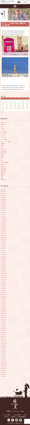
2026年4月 (3, 191)
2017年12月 (3, 340)
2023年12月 (3, 218)
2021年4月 (3, 266)
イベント (3, 135)
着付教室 (3, 168)
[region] (15, 14)
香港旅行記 (3, 179)
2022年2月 (3, 250)
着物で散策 (3, 170)
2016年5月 (3, 376)
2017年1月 (3, 361)
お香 (2, 126)
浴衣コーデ (3, 164)
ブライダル (3, 137)
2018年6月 (3, 328)
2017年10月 (3, 344)
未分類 (2, 156)
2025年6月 (3, 201)
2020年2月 (3, 290)
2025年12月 (3, 193)
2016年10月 (3, 366)
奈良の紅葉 (3, 151)
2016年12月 (3, 363)
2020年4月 (3, 286)
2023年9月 (3, 222)
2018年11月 (3, 319)
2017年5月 (3, 353)
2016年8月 (3, 370)
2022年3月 (3, 248)
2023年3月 (3, 231)
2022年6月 (3, 245)
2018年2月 (3, 336)
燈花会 (2, 166)
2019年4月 (3, 309)
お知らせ (3, 124)
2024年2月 (3, 216)
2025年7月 (3, 199)
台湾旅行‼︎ (3, 143)
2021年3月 (3, 267)
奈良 (2, 147)
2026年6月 (3, 189)
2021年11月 (3, 256)
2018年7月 (3, 326)
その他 (2, 128)
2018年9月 (3, 323)
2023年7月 (3, 226)
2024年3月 (3, 214)
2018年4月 (3, 332)
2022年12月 (3, 235)
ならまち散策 (4, 132)
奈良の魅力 (3, 153)
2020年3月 (3, 288)
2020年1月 (3, 292)
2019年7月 (3, 304)
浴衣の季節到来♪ (5, 162)
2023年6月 (3, 227)
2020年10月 (3, 277)
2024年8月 (3, 208)
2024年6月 (3, 212)
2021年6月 (3, 262)
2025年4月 (3, 203)
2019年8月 (3, 302)
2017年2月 (3, 359)
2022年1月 (3, 252)
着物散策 (3, 173)
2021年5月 (3, 264)
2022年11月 (3, 237)
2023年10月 (3, 220)
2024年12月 (3, 207)
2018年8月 (3, 325)
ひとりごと (3, 134)
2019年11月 (3, 296)
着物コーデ (3, 172)
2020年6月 (3, 283)
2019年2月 (3, 313)
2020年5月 (3, 285)
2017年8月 (3, 347)
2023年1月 (3, 233)
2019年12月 (3, 294)
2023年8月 (3, 224)
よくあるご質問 (16, 414)
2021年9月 (3, 258)
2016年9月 (3, 368)
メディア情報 (4, 139)
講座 (2, 177)
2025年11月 (3, 195)
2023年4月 (3, 229)
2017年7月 (3, 349)
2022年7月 (3, 243)
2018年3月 (3, 334)
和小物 (2, 145)
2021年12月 (3, 254)
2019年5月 (3, 307)
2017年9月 (3, 345)
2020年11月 (3, 275)
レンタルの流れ (6, 414)
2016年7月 (3, 372)
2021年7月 (3, 260)
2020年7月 (3, 281)
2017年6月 (3, 351)
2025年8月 (3, 197)
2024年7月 (3, 210)
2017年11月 (3, 342)
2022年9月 (3, 239)
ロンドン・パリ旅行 (5, 141)
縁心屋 (2, 175)
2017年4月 (3, 355)
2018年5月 (3, 330)
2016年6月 (3, 374)
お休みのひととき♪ (5, 122)
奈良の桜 (3, 149)
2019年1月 (3, 315)
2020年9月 (3, 279)
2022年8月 (3, 241)
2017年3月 (3, 357)
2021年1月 (3, 271)
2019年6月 (3, 305)
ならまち (3, 130)
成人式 (2, 154)
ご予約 (24, 414)
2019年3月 (3, 311)
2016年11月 (3, 364)
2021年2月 (3, 269)
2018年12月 (3, 317)
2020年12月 (3, 273)
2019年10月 (3, 298)
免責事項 (13, 416)
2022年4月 (3, 246)
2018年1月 (3, 338)
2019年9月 (3, 300)
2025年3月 (3, 205)
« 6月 (2, 112)
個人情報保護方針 (22, 416)
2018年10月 (3, 321)
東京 (2, 158)
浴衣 (2, 160)
